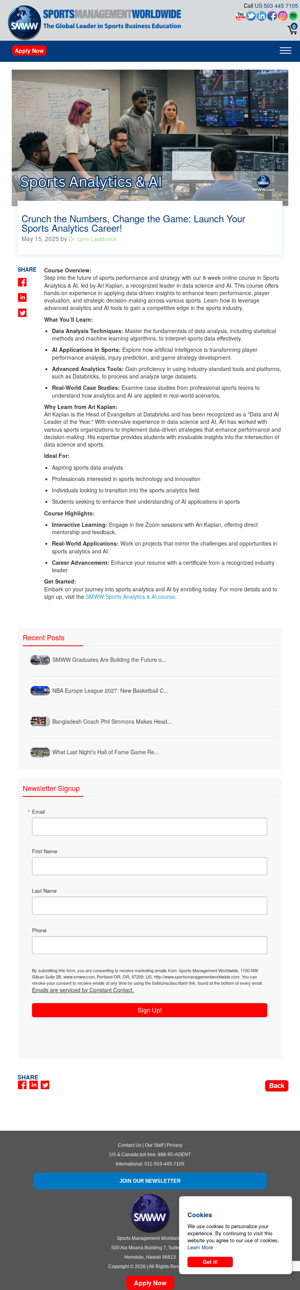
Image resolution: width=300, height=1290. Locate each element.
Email (38, 811)
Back (276, 1085)
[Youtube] (240, 18)
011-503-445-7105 (164, 1164)
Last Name (44, 890)
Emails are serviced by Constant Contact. (83, 990)
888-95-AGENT (174, 1154)
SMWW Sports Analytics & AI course (130, 596)
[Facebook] (272, 18)
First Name (44, 851)
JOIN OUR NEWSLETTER (150, 1181)
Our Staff (154, 1145)
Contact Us (129, 1145)
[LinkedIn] (261, 18)
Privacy (174, 1145)
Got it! (210, 1261)
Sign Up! (150, 1009)
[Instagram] (283, 18)
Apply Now (29, 50)
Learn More (200, 1247)
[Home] (24, 23)
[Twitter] (251, 18)
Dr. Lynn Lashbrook (93, 239)
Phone (39, 930)
